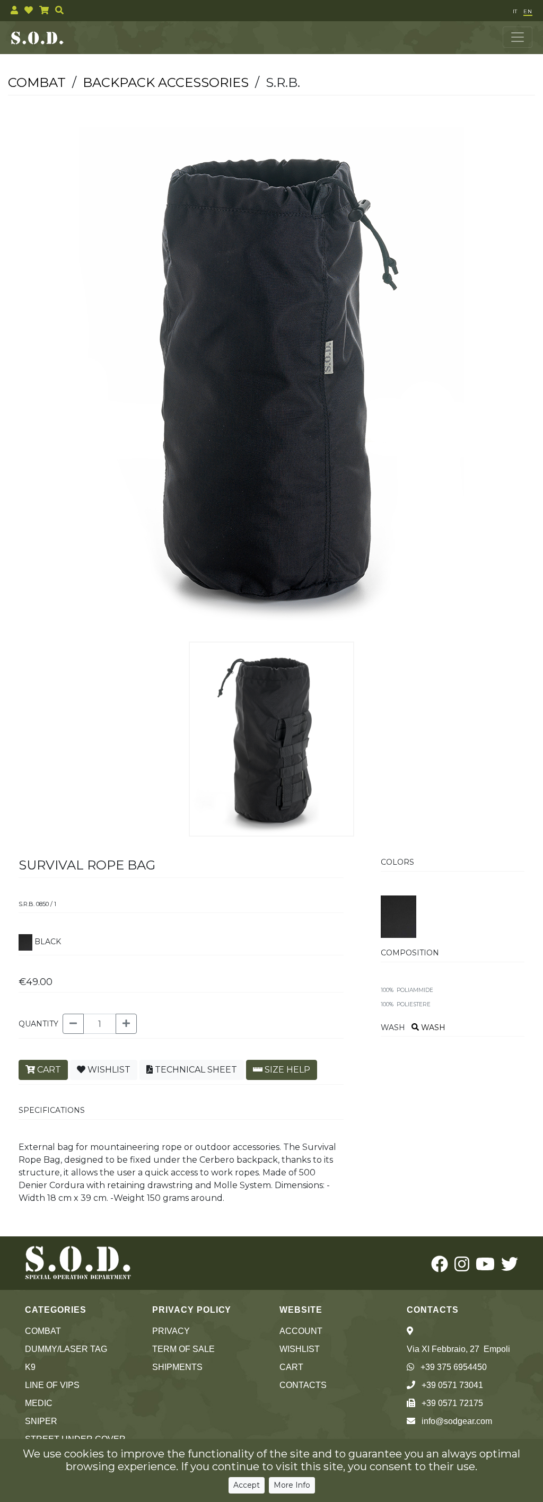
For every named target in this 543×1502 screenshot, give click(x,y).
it (515, 11)
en (527, 11)
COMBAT (43, 1331)
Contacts (303, 1385)
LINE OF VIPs (52, 1385)
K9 (30, 1367)
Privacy (171, 1331)
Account (300, 1331)
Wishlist (299, 1349)
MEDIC (38, 1403)
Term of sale (183, 1349)
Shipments (177, 1367)
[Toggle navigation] (517, 37)
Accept (246, 1485)
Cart (291, 1367)
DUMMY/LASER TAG (66, 1349)
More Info (292, 1485)
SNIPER (41, 1421)
